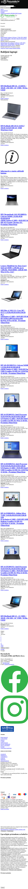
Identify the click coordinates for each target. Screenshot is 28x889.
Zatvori (2, 792)
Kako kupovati (4, 10)
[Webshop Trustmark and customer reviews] (7, 731)
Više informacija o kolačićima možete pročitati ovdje (13, 829)
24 (2, 649)
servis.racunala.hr (5, 760)
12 (1, 649)
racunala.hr (3, 754)
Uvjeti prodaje (4, 738)
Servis (2, 9)
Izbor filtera (3, 58)
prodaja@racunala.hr (6, 13)
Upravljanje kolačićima (6, 748)
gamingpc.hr (3, 755)
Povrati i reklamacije (5, 744)
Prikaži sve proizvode (6, 29)
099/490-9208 (14, 13)
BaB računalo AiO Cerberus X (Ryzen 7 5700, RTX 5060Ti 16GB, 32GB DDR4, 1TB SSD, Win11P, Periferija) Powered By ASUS (13, 44)
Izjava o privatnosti (5, 745)
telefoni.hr (3, 759)
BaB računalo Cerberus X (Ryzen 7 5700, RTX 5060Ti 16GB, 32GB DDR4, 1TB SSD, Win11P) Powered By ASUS (14, 39)
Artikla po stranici (5, 647)
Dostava (2, 740)
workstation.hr (4, 756)
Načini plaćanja (4, 742)
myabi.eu (3, 758)
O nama (2, 741)
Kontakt (2, 12)
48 (3, 649)
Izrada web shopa (5, 809)
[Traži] (14, 6)
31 (1, 643)
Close (2, 631)
